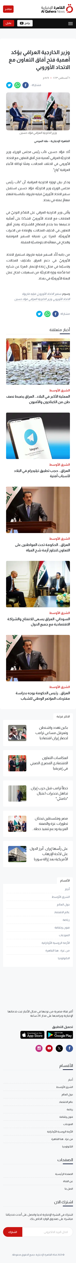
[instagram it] (39, 1048)
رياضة (66, 919)
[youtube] (49, 1048)
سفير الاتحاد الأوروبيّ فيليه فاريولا (41, 293)
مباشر (8, 9)
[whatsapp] (17, 85)
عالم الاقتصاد (62, 912)
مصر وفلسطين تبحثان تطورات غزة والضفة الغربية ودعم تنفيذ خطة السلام (51, 824)
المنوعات (64, 935)
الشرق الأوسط (61, 896)
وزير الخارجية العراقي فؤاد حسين (33, 299)
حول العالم (63, 904)
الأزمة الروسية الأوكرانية (56, 942)
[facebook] (25, 85)
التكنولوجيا (64, 958)
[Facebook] (69, 1048)
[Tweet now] (59, 1048)
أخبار (67, 889)
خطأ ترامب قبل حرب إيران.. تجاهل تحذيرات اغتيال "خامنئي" (49, 793)
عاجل (9, 23)
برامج (27, 23)
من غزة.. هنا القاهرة (57, 950)
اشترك (12, 1232)
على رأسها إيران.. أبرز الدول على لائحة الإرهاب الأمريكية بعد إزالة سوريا (49, 854)
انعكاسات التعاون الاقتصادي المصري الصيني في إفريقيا (49, 763)
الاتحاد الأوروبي (61, 299)
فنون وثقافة (62, 927)
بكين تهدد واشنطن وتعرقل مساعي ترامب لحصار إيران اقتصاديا (51, 733)
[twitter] (9, 85)
